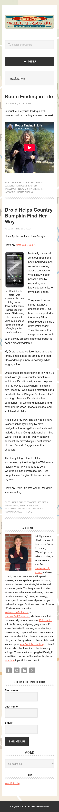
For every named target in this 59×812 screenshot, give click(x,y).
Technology (11, 505)
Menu (32, 61)
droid (22, 508)
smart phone (24, 511)
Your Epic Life (12, 783)
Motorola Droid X (25, 245)
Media (45, 502)
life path (37, 188)
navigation (10, 192)
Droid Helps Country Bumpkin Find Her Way (29, 215)
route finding (25, 192)
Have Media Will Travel (29, 22)
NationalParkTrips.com (17, 616)
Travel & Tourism (27, 185)
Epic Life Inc (45, 620)
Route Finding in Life (29, 96)
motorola (37, 508)
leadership (25, 188)
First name (11, 690)
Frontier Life (26, 182)
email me (10, 660)
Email (9, 722)
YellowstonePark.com (16, 612)
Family (22, 502)
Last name (11, 706)
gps (29, 508)
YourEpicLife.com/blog (32, 644)
